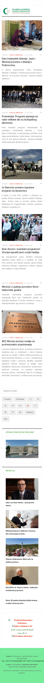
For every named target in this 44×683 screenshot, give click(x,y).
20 (20, 412)
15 (20, 406)
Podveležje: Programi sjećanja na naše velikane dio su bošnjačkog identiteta (20, 120)
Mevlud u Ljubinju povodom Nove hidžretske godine (20, 288)
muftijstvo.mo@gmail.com (16, 661)
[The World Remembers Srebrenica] (22, 621)
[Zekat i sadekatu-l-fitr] (22, 626)
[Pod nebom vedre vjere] (22, 636)
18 (5, 412)
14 (13, 406)
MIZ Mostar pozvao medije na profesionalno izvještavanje (18, 343)
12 (38, 399)
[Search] (39, 3)
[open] (5, 3)
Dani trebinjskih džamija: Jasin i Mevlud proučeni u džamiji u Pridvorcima (18, 62)
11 (31, 399)
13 (5, 406)
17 (35, 406)
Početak (7, 399)
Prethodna (20, 399)
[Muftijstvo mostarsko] (22, 631)
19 (13, 412)
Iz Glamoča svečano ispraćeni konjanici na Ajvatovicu (18, 189)
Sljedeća (30, 412)
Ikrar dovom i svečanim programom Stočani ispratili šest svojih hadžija (21, 250)
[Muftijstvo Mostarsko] (22, 11)
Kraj (5, 419)
